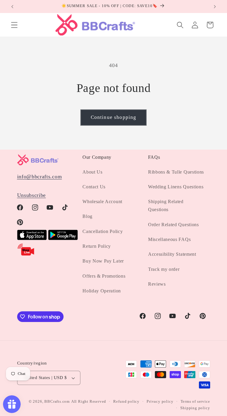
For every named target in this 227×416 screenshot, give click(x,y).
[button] (14, 25)
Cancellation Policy (102, 231)
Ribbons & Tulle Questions (176, 171)
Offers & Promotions (103, 276)
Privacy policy (160, 401)
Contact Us (94, 186)
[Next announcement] (214, 6)
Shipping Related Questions (166, 205)
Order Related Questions (173, 224)
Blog (87, 216)
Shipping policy (195, 408)
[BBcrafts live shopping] (26, 255)
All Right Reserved (88, 401)
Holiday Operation (101, 290)
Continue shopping (114, 117)
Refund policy (126, 401)
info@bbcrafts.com (39, 176)
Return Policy (96, 246)
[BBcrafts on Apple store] (32, 238)
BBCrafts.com (57, 401)
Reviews (157, 283)
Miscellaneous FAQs (169, 239)
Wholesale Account (102, 201)
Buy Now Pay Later (103, 260)
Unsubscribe (31, 195)
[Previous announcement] (12, 6)
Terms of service (195, 401)
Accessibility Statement (172, 254)
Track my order (164, 269)
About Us (92, 171)
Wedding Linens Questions (176, 186)
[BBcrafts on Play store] (63, 238)
